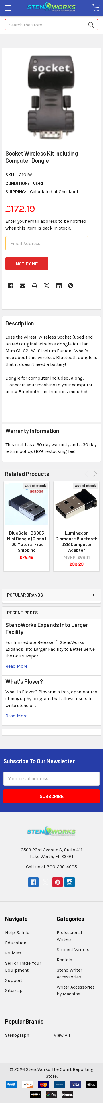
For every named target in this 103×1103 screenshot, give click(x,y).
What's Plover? (24, 681)
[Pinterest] (71, 286)
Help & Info (17, 932)
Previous (87, 473)
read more (16, 666)
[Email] (22, 286)
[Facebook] (10, 286)
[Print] (34, 286)
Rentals (64, 959)
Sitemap (14, 990)
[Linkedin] (59, 286)
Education (15, 942)
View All (62, 1035)
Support (13, 980)
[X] (46, 286)
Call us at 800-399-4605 (51, 866)
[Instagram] (69, 882)
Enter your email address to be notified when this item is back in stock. (45, 224)
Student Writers (73, 949)
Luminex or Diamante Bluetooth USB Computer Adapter (77, 541)
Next (94, 473)
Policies (13, 953)
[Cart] (96, 7)
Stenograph (17, 1035)
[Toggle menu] (8, 8)
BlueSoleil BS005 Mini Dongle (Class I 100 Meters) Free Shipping (26, 541)
